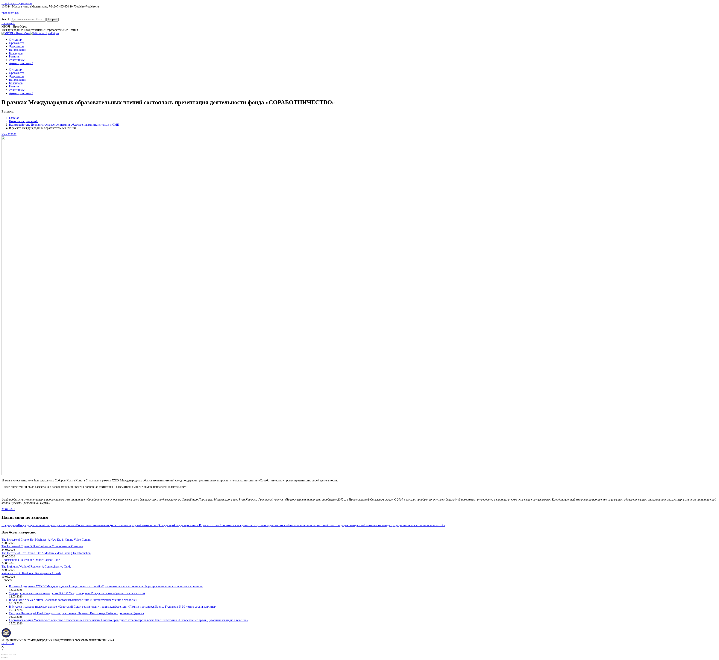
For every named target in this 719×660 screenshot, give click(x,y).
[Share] (6, 654)
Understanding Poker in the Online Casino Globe (30, 559)
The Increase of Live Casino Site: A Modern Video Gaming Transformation (46, 553)
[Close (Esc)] (2, 654)
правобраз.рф (10, 12)
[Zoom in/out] (14, 654)
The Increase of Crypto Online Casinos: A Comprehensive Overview (42, 546)
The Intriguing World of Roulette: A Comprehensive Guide (36, 566)
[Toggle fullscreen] (10, 654)
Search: (5, 19)
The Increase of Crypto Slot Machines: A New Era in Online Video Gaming (46, 539)
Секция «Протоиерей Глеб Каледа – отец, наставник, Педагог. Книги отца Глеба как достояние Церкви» (76, 613)
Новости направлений (23, 121)
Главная (14, 117)
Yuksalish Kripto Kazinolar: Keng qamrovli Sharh (31, 573)
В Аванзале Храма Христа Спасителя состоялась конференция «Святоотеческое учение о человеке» (73, 599)
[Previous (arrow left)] (2, 657)
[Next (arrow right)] (6, 657)
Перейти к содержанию (16, 3)
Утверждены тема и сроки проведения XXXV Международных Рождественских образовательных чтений (77, 593)
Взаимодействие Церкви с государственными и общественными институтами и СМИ (64, 124)
